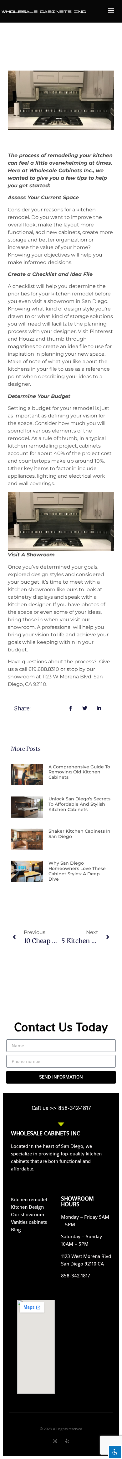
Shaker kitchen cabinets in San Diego (79, 833)
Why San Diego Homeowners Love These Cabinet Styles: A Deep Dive (77, 871)
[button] (111, 10)
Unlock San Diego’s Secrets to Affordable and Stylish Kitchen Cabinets (79, 804)
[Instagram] (55, 1441)
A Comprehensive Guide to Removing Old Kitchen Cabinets (79, 772)
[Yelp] (67, 1441)
